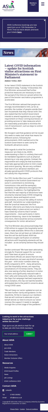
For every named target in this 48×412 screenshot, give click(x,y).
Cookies (22, 409)
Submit (29, 334)
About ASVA (8, 345)
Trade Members (10, 351)
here (19, 32)
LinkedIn (8, 390)
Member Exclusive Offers (13, 358)
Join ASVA (7, 348)
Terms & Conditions (32, 409)
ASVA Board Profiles (11, 371)
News (6, 374)
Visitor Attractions (11, 355)
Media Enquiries (10, 368)
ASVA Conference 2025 (12, 381)
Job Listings (8, 378)
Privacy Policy (14, 409)
